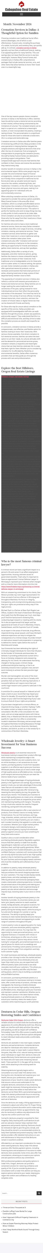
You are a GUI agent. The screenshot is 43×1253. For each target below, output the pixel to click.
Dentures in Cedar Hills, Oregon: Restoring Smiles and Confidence (21, 1013)
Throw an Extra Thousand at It (14, 1207)
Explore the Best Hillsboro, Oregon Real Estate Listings (18, 369)
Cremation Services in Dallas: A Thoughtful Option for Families (20, 31)
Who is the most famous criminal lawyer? (21, 563)
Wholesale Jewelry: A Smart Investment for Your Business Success (19, 744)
